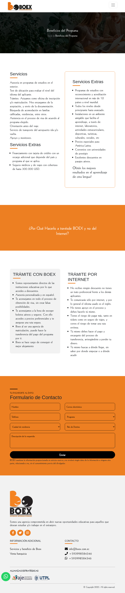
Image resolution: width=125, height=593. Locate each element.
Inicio (50, 35)
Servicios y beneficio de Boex (25, 549)
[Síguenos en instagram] (28, 533)
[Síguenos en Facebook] (13, 533)
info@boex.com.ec (79, 549)
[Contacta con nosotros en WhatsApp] (5, 576)
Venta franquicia (18, 553)
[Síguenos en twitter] (20, 533)
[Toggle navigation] (113, 5)
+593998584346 (80, 553)
